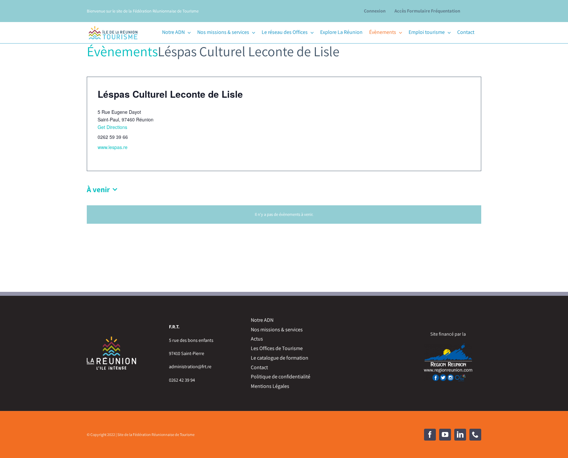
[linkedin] (460, 435)
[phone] (475, 435)
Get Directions (112, 127)
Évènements (122, 51)
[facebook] (430, 435)
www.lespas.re (113, 147)
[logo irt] (113, 25)
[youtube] (445, 435)
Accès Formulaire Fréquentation (427, 11)
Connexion (375, 11)
